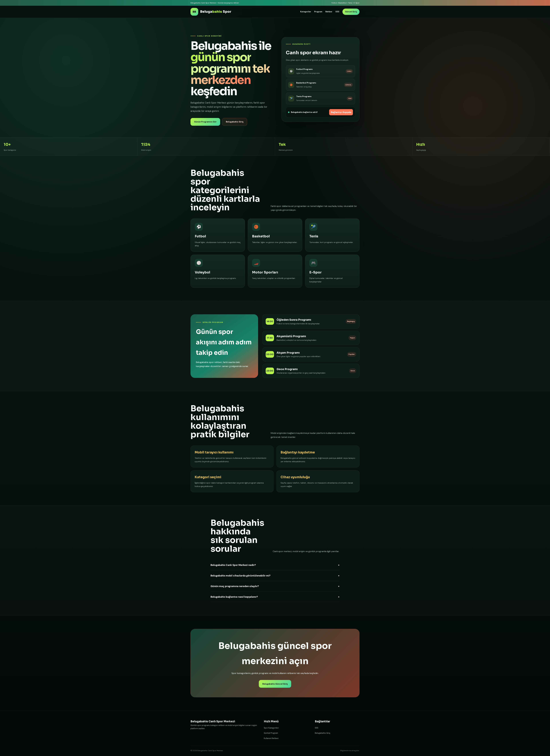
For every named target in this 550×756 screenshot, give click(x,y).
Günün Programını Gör (205, 121)
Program (318, 11)
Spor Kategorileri (271, 728)
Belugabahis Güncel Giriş (275, 684)
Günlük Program (271, 733)
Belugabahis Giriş (234, 121)
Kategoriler (305, 11)
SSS (337, 11)
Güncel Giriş (351, 11)
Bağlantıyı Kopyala (341, 112)
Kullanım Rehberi (271, 738)
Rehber (328, 11)
